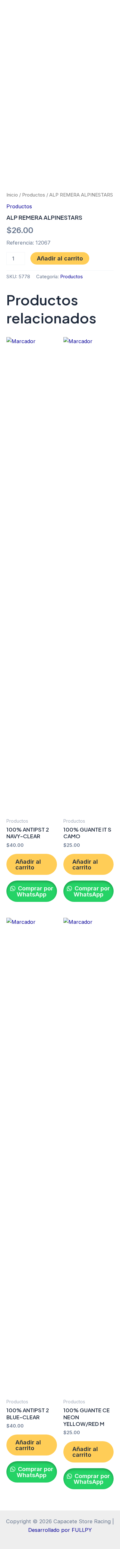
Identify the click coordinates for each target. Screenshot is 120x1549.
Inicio (12, 195)
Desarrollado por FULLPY (60, 1530)
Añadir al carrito (60, 258)
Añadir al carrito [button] (28, 864)
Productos (33, 195)
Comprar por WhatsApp (34, 891)
